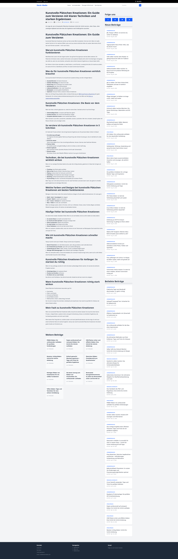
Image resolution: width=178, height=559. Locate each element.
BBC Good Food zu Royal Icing (87, 94)
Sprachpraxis (98, 5)
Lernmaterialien (76, 5)
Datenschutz (77, 550)
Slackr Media (42, 5)
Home (69, 5)
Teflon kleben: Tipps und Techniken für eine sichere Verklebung (54, 391)
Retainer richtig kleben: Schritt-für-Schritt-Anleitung (54, 358)
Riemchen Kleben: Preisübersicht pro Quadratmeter (91, 358)
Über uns (45, 1)
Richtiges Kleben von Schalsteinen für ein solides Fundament (53, 374)
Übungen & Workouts (87, 5)
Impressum (39, 1)
